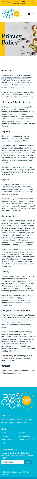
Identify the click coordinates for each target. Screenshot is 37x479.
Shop (3, 443)
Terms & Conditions (26, 439)
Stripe (20, 298)
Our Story (5, 436)
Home (3, 433)
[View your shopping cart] (29, 14)
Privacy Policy (6, 305)
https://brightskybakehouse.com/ (14, 78)
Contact (22, 433)
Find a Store (6, 439)
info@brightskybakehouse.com (15, 423)
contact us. (16, 373)
